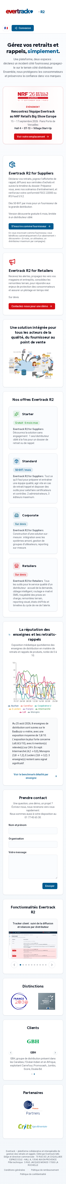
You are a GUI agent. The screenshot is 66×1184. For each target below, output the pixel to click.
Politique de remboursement (45, 1170)
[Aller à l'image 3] (26, 965)
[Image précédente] (14, 965)
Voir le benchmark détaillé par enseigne (31, 776)
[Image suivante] (52, 965)
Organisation (16, 838)
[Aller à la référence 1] (31, 1074)
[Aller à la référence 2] (34, 1074)
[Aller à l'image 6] (34, 965)
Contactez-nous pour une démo (29, 306)
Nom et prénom (18, 825)
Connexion (25, 28)
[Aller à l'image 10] (45, 965)
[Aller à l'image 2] (23, 965)
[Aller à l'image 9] (43, 965)
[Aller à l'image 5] (31, 965)
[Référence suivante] (55, 1053)
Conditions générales (14, 1170)
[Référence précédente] (11, 1053)
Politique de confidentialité (33, 1174)
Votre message (17, 852)
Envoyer (50, 886)
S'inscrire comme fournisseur (28, 226)
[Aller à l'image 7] (37, 965)
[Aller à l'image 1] (20, 965)
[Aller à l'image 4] (29, 965)
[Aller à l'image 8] (40, 965)
